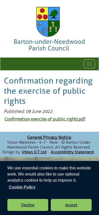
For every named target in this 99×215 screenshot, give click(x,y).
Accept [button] (71, 205)
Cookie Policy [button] (22, 187)
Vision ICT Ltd (34, 152)
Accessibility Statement (72, 152)
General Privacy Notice (49, 137)
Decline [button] (28, 205)
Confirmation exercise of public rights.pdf (45, 119)
